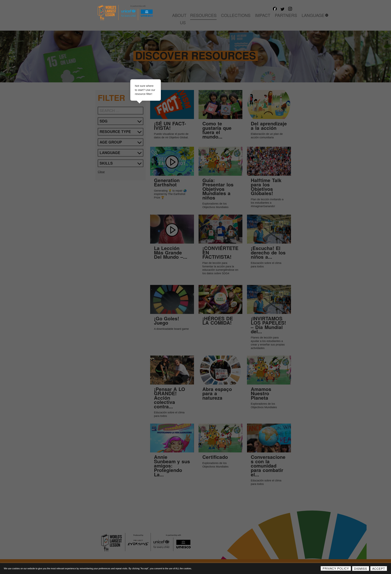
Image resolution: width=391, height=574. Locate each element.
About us (179, 18)
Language (313, 15)
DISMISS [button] (360, 568)
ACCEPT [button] (378, 568)
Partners (286, 15)
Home (161, 15)
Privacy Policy (336, 568)
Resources (203, 15)
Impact (262, 15)
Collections (235, 15)
